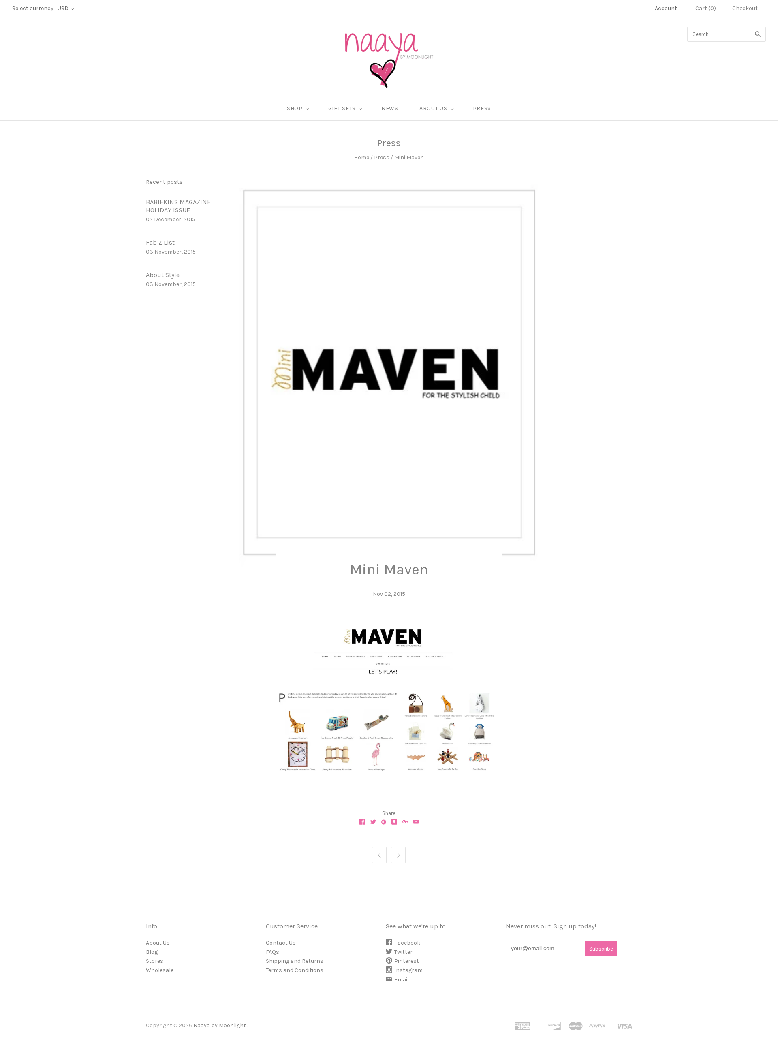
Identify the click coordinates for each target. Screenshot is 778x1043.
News (389, 108)
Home (361, 157)
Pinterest (406, 961)
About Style (163, 275)
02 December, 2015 (170, 219)
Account (666, 8)
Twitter (403, 952)
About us (433, 108)
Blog (152, 952)
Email (401, 979)
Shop (295, 108)
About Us (158, 942)
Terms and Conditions (294, 970)
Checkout (745, 8)
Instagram (408, 970)
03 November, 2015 (171, 251)
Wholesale (159, 970)
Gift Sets (342, 108)
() (705, 8)
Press (482, 108)
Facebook (407, 942)
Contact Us (281, 942)
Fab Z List (160, 242)
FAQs (272, 952)
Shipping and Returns (294, 961)
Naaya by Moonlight (219, 1025)
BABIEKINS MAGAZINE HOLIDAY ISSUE (178, 206)
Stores (154, 961)
